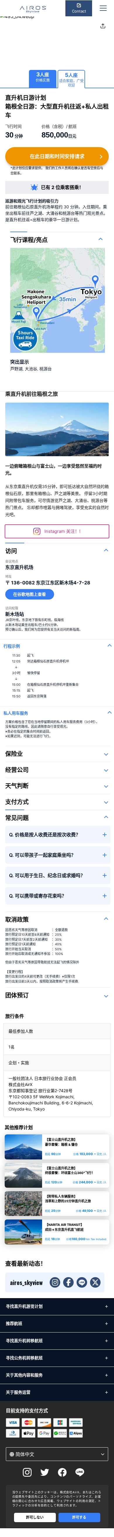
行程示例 (12, 646)
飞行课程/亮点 (29, 240)
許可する (79, 1517)
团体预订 (17, 995)
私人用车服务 (16, 713)
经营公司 (17, 769)
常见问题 (17, 818)
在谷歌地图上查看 (29, 594)
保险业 (14, 753)
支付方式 (17, 802)
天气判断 (17, 785)
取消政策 (17, 919)
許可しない (35, 1517)
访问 (11, 551)
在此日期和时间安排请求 (57, 156)
